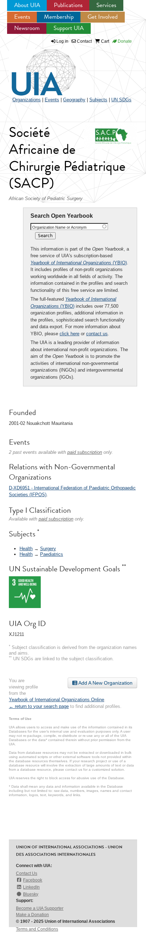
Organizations (26, 99)
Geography (74, 99)
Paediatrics (51, 554)
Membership (59, 16)
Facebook (32, 880)
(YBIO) (78, 262)
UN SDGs (121, 99)
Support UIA (69, 28)
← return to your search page (39, 706)
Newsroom (27, 28)
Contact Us (26, 873)
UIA (35, 68)
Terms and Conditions (37, 929)
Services (106, 5)
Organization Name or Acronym (59, 227)
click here (69, 333)
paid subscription (84, 452)
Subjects (98, 99)
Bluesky (30, 894)
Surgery (48, 548)
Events (22, 16)
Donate (124, 41)
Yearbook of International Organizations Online (56, 699)
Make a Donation (32, 914)
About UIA (27, 5)
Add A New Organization (105, 683)
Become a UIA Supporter (39, 908)
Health (26, 548)
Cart (104, 41)
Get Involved (103, 16)
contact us (97, 333)
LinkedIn (31, 887)
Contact (84, 41)
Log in (62, 41)
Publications (68, 5)
